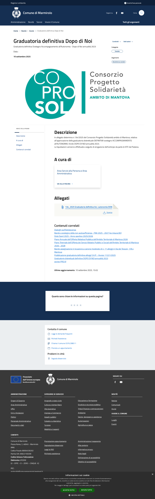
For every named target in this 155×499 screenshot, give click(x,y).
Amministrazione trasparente (89, 441)
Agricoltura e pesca (85, 425)
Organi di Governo (18, 400)
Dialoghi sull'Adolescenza (65, 229)
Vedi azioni (127, 41)
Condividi (115, 41)
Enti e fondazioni (17, 413)
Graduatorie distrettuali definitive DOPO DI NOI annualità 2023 (81, 258)
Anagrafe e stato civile (53, 400)
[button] (77, 495)
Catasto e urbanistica (52, 421)
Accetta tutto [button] (68, 490)
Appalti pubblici (50, 417)
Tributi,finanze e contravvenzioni (90, 408)
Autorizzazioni (83, 421)
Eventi (114, 424)
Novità (23, 30)
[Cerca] (141, 13)
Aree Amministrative (19, 404)
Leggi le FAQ (49, 449)
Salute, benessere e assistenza (90, 417)
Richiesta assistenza (52, 453)
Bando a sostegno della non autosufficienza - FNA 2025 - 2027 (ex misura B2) (88, 233)
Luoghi (114, 420)
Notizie (114, 400)
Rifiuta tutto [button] (86, 490)
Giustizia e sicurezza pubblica (89, 404)
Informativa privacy (85, 449)
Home (16, 30)
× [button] (152, 474)
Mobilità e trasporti (51, 429)
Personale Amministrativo (21, 421)
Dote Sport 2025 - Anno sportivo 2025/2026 (73, 236)
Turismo (47, 425)
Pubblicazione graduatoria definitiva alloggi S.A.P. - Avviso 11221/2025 (85, 255)
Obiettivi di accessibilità (87, 461)
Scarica (109, 212)
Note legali (82, 453)
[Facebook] (115, 12)
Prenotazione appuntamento (55, 441)
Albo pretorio (83, 445)
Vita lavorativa (50, 408)
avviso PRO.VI (60, 261)
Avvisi (31, 30)
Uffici (13, 408)
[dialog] (77, 485)
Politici (13, 417)
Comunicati (116, 404)
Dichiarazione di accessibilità (89, 457)
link (99, 485)
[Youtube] (121, 12)
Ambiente (81, 412)
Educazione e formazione (87, 400)
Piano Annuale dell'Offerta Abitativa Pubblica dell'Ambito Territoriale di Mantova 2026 (91, 239)
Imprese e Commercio (52, 413)
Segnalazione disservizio (53, 445)
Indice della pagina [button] (22, 128)
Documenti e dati (17, 425)
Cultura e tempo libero (53, 404)
